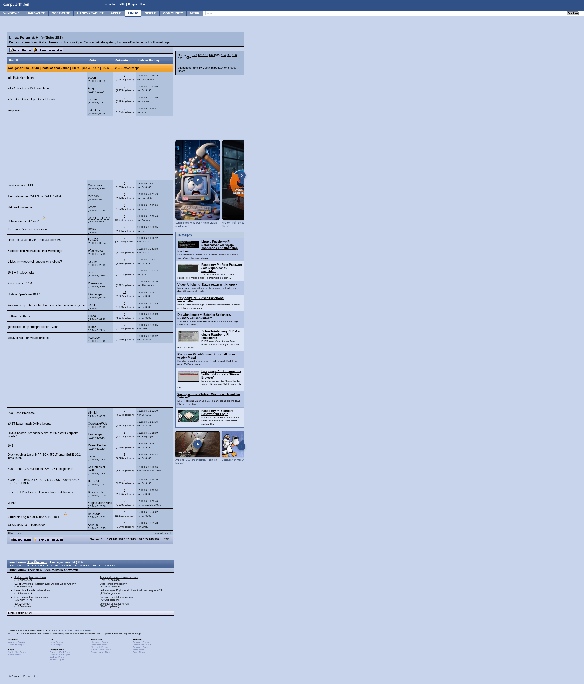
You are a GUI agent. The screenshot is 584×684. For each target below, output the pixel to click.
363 (109, 565)
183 (51, 565)
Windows (11, 13)
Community (173, 13)
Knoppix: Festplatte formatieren (117, 597)
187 (180, 58)
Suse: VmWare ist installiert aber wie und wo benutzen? (45, 583)
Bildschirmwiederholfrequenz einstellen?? (35, 261)
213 (61, 565)
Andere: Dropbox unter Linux (30, 577)
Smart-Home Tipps (100, 652)
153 (42, 565)
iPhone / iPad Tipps (60, 654)
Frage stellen (136, 4)
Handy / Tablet (90, 13)
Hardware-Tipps (99, 644)
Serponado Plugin (132, 633)
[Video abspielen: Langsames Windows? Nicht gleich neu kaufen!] (197, 180)
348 (104, 565)
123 (32, 565)
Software (61, 13)
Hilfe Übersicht (37, 562)
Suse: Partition (22, 603)
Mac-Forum (16, 533)
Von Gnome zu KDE (21, 185)
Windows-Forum (16, 642)
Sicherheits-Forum (142, 644)
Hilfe (122, 4)
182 (211, 55)
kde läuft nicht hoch (21, 77)
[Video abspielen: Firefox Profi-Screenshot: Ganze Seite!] (244, 180)
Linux (133, 13)
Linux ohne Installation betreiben (32, 590)
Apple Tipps (14, 654)
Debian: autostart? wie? (23, 221)
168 (46, 565)
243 (70, 565)
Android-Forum (57, 657)
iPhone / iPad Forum (60, 652)
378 (114, 565)
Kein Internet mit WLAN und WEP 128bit (34, 196)
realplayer (14, 110)
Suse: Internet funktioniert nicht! (31, 597)
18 (13, 565)
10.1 (10, 445)
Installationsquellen (55, 68)
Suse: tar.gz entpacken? (113, 583)
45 (19, 565)
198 (56, 565)
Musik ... (13, 503)
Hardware (35, 13)
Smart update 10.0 (20, 283)
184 (223, 55)
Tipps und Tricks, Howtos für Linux (119, 577)
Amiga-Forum (162, 533)
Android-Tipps (57, 659)
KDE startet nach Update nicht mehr (31, 99)
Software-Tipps (140, 647)
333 (99, 565)
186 (234, 55)
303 (90, 565)
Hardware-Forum (99, 642)
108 (27, 565)
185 (229, 55)
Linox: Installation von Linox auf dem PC (34, 240)
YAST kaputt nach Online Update (29, 423)
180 (200, 55)
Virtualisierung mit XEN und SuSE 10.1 (34, 517)
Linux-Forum (56, 642)
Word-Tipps (138, 649)
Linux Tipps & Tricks (85, 68)
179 (194, 55)
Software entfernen (20, 316)
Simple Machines (82, 630)
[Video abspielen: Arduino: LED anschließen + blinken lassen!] (197, 444)
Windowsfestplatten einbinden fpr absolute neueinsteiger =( (46, 305)
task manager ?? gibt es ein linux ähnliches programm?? (131, 590)
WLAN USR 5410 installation (26, 525)
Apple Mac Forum (17, 652)
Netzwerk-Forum (99, 647)
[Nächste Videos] (242, 175)
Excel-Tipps (139, 652)
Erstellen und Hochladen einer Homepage (35, 251)
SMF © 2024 (65, 630)
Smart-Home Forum (101, 649)
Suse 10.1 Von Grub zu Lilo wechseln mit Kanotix (40, 492)
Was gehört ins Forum (23, 68)
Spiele (150, 13)
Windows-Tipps (16, 644)
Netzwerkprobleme (20, 207)
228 (66, 565)
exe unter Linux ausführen (114, 603)
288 (85, 565)
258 (75, 565)
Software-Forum (141, 642)
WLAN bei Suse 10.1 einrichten (28, 88)
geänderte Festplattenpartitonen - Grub (33, 327)
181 (205, 55)
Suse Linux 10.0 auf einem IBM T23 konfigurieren (40, 469)
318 (94, 565)
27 (16, 565)
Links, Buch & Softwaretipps (120, 68)
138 (37, 565)
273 (80, 565)
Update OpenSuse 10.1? (24, 294)
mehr (194, 13)
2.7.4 (54, 630)
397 (188, 58)
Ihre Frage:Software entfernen (27, 229)
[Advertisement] (90, 148)
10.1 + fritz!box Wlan (21, 272)
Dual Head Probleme (21, 413)
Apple (116, 13)
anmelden (110, 4)
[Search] (573, 13)
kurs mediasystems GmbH (88, 633)
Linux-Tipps (56, 644)
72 (23, 565)
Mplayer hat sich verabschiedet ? (29, 337)
